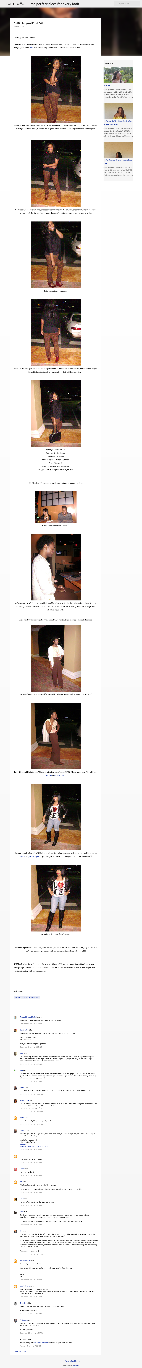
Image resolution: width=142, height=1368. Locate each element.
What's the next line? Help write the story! (35, 1146)
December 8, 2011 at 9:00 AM (31, 1297)
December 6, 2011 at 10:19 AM (31, 1094)
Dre (21, 1231)
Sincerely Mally (25, 1260)
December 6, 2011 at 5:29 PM (31, 1162)
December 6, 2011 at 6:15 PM (31, 1175)
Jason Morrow (75, 1365)
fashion (17, 997)
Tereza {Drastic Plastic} (28, 1017)
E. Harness (24, 1320)
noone (22, 1117)
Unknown (23, 1156)
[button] (15, 30)
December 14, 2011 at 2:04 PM (31, 1333)
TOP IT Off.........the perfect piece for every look (42, 4)
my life (24, 997)
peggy (22, 1087)
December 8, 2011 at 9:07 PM (31, 1314)
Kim (21, 1070)
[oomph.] (23, 1144)
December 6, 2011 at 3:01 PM (31, 1149)
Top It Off (107, 85)
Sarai (21, 1053)
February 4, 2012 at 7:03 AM (30, 1346)
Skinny (22, 1169)
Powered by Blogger (72, 1361)
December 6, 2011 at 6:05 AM (31, 1023)
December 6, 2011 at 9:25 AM (31, 1064)
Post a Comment (20, 1351)
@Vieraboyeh (59, 775)
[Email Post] (15, 994)
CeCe (22, 1199)
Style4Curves (25, 1100)
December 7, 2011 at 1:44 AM (31, 1279)
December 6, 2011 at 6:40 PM (31, 1192)
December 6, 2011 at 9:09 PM (31, 1224)
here (31, 48)
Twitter (49, 775)
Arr (21, 1181)
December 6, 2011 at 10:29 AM (31, 1111)
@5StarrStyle (33, 856)
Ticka (22, 1212)
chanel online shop (41, 1342)
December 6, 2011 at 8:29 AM (31, 1047)
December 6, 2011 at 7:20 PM (31, 1205)
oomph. (22, 1130)
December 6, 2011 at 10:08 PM (31, 1254)
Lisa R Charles (25, 1286)
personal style (34, 997)
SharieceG (23, 1030)
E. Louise (23, 1303)
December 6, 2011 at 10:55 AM (31, 1124)
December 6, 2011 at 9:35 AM (31, 1081)
